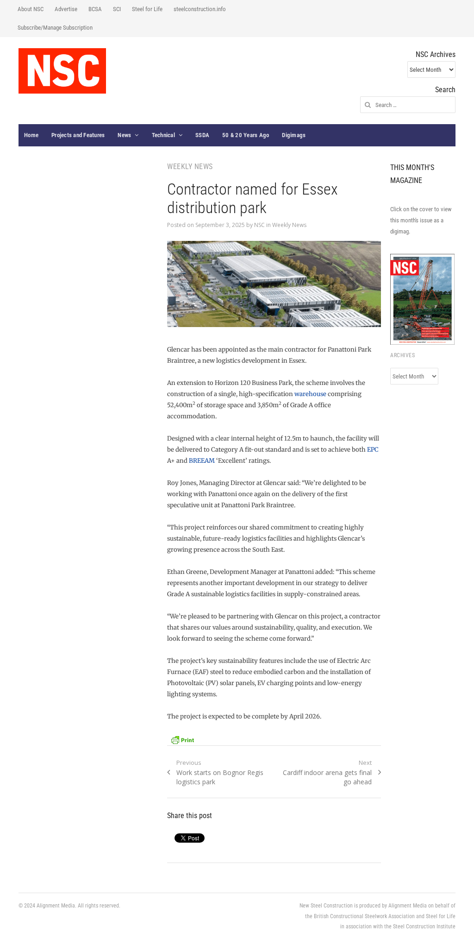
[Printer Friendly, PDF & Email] (182, 739)
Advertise (66, 9)
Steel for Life (147, 9)
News (124, 135)
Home (31, 135)
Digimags (294, 135)
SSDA (202, 135)
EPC (373, 450)
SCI (117, 9)
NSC (259, 225)
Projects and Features (78, 135)
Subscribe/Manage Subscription (55, 27)
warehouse (310, 394)
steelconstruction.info (200, 9)
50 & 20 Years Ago (245, 135)
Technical (163, 135)
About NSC (31, 9)
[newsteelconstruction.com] (62, 71)
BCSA (95, 9)
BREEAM (202, 461)
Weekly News (289, 225)
